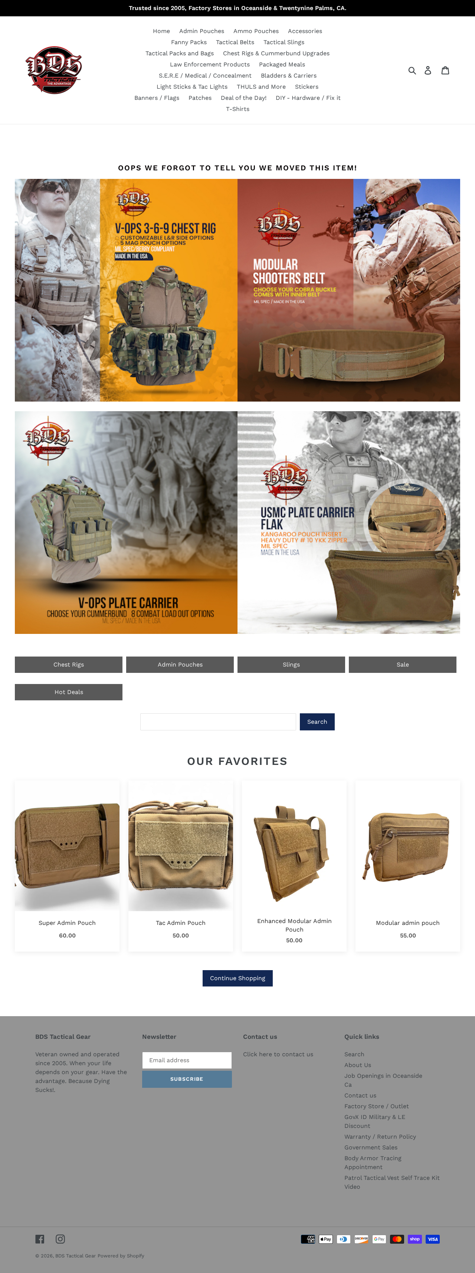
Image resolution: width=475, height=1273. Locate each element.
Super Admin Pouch (67, 922)
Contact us (360, 1095)
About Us (357, 1065)
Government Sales (370, 1147)
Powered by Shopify (121, 1256)
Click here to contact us (278, 1054)
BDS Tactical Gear (75, 1256)
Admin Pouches (180, 664)
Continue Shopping (237, 978)
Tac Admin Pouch (181, 922)
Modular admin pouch (408, 922)
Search (317, 721)
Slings (291, 664)
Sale (403, 664)
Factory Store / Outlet (376, 1106)
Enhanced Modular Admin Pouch (294, 925)
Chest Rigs (68, 664)
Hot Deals (69, 692)
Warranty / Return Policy (380, 1136)
